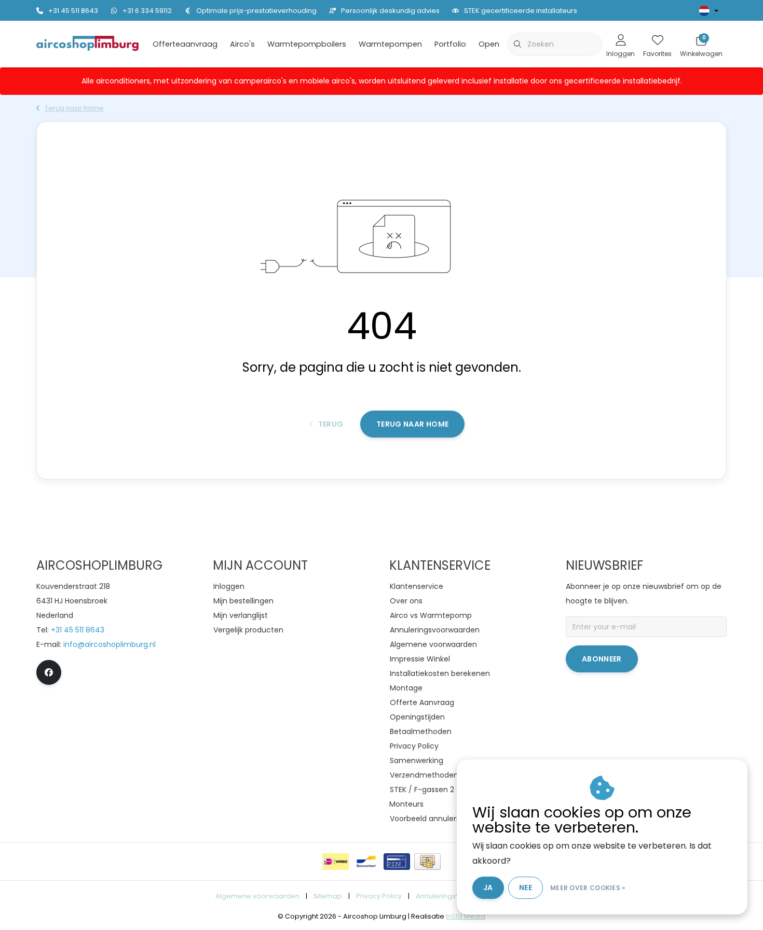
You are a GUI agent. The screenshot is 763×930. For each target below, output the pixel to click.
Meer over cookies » (587, 887)
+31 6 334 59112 (147, 11)
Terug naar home (412, 424)
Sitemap (328, 896)
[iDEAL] (335, 861)
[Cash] (427, 861)
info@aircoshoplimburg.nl (109, 644)
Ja (488, 887)
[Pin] (397, 861)
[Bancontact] (366, 861)
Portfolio (450, 44)
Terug (330, 424)
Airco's (242, 44)
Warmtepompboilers (306, 44)
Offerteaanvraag (185, 44)
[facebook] (48, 672)
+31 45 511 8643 (73, 11)
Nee (525, 887)
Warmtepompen (390, 44)
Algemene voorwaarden (257, 896)
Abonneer (602, 659)
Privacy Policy (379, 896)
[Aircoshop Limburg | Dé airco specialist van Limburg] (87, 43)
